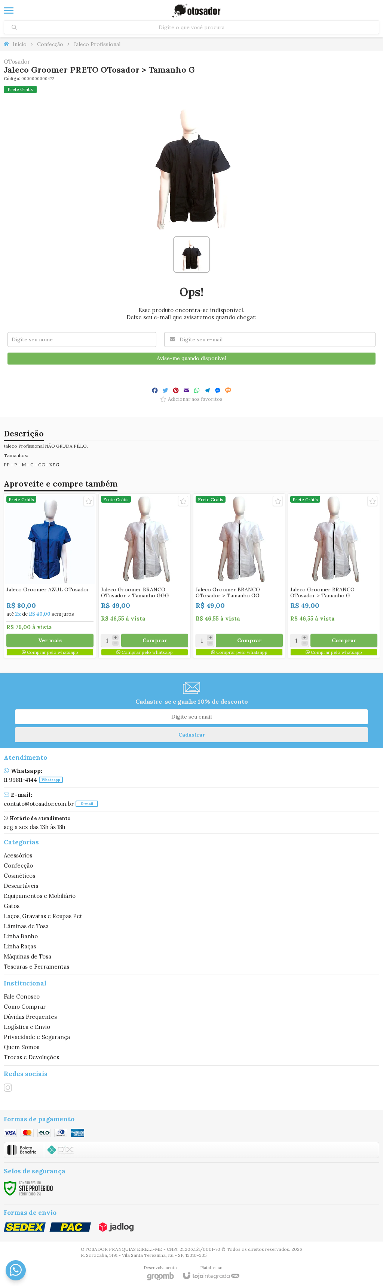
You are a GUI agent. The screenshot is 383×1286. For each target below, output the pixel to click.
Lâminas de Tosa (26, 926)
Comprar (155, 640)
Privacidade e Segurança (37, 1036)
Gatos (11, 905)
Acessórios (18, 855)
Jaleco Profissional (97, 44)
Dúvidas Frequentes (30, 1016)
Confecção (50, 44)
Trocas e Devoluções (31, 1057)
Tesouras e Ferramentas (36, 966)
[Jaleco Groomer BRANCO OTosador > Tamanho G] (334, 576)
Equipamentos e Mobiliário (40, 895)
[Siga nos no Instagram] (8, 1088)
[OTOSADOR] (196, 10)
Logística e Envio (27, 1026)
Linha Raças (20, 946)
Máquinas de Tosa (27, 956)
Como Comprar (25, 1006)
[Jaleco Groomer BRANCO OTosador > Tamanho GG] (239, 576)
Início (20, 44)
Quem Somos (21, 1047)
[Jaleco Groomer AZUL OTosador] (50, 576)
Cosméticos (19, 875)
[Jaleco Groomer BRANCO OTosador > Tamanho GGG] (144, 576)
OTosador (17, 61)
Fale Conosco (22, 996)
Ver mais (50, 640)
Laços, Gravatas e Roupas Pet (43, 916)
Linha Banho (21, 936)
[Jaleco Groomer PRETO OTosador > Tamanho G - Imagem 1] (191, 254)
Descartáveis (21, 885)
